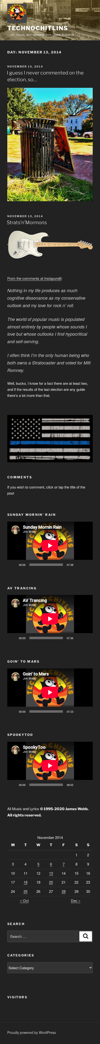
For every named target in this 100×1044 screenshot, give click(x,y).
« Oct (24, 900)
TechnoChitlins (37, 28)
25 (25, 891)
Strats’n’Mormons (27, 222)
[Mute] (78, 564)
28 (64, 891)
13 (51, 873)
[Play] (13, 564)
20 (51, 882)
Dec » (75, 900)
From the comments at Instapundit (34, 278)
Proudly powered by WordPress (31, 1032)
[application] (50, 546)
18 (25, 882)
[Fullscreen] (86, 564)
